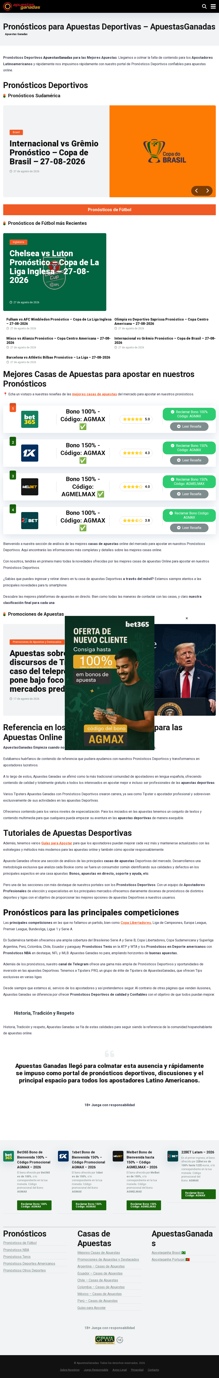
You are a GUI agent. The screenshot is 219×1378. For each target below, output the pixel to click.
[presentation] (196, 191)
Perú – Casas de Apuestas (97, 1301)
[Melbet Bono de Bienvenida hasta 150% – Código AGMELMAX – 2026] (29, 494)
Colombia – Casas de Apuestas (101, 1287)
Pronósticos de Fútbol (109, 209)
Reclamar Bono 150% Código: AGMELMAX (191, 481)
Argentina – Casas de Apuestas (101, 1266)
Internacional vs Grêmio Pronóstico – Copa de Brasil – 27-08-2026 (54, 152)
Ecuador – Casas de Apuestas (100, 1273)
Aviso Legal (119, 1369)
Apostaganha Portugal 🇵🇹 (171, 1259)
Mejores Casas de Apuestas (98, 1253)
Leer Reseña (191, 426)
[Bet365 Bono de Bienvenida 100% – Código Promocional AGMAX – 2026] (29, 427)
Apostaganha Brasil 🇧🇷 (169, 1253)
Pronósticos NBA (16, 1250)
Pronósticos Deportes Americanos (29, 1264)
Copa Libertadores (136, 923)
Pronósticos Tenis (17, 1257)
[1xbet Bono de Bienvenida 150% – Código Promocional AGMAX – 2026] (29, 460)
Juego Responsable (96, 1369)
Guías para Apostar (56, 843)
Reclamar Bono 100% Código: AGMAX (191, 414)
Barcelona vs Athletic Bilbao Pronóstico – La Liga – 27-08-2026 (58, 357)
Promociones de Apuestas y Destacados (108, 1259)
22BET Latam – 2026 (197, 1152)
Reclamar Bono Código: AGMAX (191, 515)
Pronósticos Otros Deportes (24, 1270)
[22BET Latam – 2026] (29, 528)
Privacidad (137, 1369)
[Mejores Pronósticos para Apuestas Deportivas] (21, 6)
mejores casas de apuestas (94, 394)
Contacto (153, 1369)
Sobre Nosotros (70, 1369)
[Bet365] (109, 689)
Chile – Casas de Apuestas (97, 1280)
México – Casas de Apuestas (99, 1294)
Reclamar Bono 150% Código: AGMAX (191, 448)
